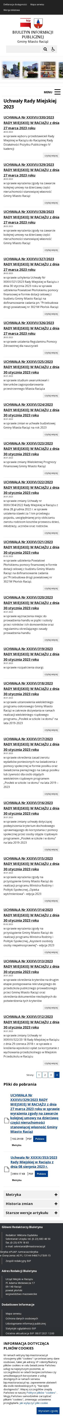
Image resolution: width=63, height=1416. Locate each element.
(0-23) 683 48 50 (41, 1238)
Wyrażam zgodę (48, 1411)
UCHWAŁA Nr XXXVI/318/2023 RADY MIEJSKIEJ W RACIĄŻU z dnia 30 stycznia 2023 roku (31, 688)
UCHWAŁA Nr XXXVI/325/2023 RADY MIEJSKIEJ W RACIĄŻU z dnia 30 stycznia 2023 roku (31, 367)
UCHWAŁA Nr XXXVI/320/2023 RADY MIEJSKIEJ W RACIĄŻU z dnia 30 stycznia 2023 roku (31, 602)
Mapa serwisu (37, 4)
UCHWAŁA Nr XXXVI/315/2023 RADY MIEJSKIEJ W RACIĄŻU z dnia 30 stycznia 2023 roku (31, 863)
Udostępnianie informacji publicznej (26, 1323)
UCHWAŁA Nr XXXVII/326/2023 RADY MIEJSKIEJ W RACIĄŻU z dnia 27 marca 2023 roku (31, 328)
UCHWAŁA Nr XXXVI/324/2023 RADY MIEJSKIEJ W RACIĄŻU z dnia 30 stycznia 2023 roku (31, 410)
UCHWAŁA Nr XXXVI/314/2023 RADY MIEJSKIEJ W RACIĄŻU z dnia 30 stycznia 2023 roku (31, 915)
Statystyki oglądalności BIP (21, 1328)
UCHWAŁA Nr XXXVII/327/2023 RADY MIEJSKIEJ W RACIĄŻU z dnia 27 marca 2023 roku (31, 264)
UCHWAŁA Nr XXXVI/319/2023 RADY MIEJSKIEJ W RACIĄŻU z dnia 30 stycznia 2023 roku (31, 654)
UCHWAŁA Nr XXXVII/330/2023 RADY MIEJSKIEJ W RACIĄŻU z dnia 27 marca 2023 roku (31, 122)
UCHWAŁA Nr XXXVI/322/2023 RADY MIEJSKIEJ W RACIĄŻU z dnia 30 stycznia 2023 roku (31, 487)
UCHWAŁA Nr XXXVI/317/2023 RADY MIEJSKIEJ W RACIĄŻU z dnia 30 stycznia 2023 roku (31, 744)
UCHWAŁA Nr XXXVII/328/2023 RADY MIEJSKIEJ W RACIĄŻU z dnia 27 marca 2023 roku (31, 217)
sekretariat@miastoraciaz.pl (29, 1246)
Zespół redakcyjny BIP (18, 1261)
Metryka (16, 1145)
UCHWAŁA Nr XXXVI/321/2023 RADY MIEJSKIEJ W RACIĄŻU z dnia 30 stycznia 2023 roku (31, 547)
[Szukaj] (45, 49)
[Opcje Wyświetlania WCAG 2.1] (53, 49)
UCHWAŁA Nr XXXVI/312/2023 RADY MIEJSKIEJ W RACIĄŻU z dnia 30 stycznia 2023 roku (31, 1022)
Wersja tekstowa (12, 10)
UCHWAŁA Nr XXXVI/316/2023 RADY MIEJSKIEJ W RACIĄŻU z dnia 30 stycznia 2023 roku (31, 808)
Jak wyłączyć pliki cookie (34, 1403)
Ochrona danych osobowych (22, 1318)
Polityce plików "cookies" (41, 1392)
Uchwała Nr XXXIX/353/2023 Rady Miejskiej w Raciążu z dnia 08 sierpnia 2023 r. (33, 1162)
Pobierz (39, 1138)
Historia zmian (19, 1203)
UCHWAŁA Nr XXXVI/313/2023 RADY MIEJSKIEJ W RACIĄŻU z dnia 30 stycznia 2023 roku (31, 966)
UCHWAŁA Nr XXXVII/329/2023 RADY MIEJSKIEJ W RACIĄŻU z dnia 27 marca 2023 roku (31, 170)
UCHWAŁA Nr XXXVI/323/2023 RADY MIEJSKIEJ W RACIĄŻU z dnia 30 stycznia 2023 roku (31, 448)
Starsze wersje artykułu (27, 1212)
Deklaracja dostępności (15, 4)
